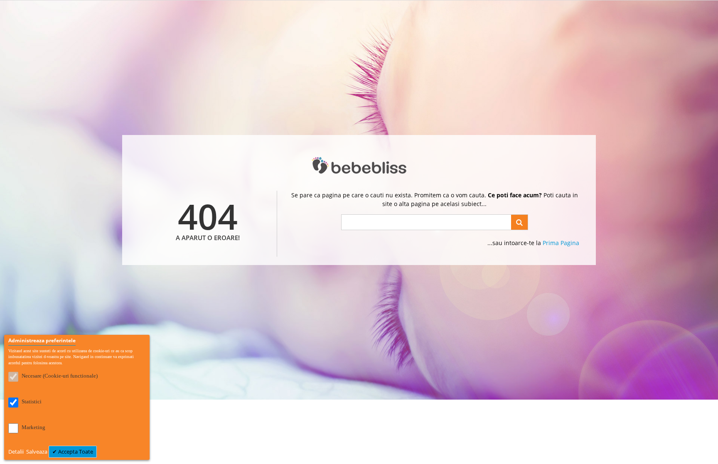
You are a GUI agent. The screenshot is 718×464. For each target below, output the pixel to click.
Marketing (33, 427)
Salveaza (37, 451)
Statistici (32, 401)
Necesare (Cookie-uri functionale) (60, 376)
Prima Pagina (561, 243)
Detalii (16, 451)
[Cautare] (519, 222)
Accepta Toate (75, 451)
